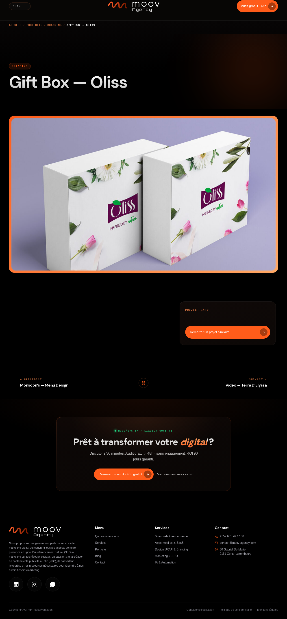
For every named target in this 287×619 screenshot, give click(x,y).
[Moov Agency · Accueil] (134, 6)
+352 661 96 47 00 (232, 536)
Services (101, 542)
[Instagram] (34, 584)
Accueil (15, 25)
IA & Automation (165, 562)
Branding (54, 25)
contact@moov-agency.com (238, 542)
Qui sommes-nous (107, 536)
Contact (100, 562)
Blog (98, 556)
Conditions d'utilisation (200, 609)
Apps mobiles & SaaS (169, 542)
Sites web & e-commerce (171, 536)
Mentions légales (267, 609)
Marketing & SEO (166, 556)
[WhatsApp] (53, 584)
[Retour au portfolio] (143, 383)
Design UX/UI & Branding (171, 549)
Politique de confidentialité (236, 609)
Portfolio (34, 25)
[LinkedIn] (16, 584)
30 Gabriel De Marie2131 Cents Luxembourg (235, 552)
